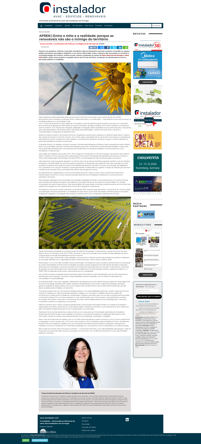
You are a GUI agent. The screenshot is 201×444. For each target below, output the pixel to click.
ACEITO (25, 440)
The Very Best (77, 26)
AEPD (155, 343)
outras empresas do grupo (153, 332)
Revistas (98, 26)
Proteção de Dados (89, 427)
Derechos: (154, 333)
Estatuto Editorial (46, 427)
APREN (101, 44)
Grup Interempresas (37, 435)
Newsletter (108, 26)
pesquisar (156, 26)
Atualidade (48, 26)
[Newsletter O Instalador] (147, 248)
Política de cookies (88, 430)
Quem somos (87, 418)
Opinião (67, 26)
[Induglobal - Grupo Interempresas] (48, 432)
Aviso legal (85, 424)
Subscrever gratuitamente (149, 296)
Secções (58, 26)
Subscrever (148, 82)
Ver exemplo (150, 287)
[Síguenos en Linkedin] (127, 420)
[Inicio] (41, 25)
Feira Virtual (89, 26)
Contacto (85, 421)
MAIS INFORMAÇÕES (40, 440)
